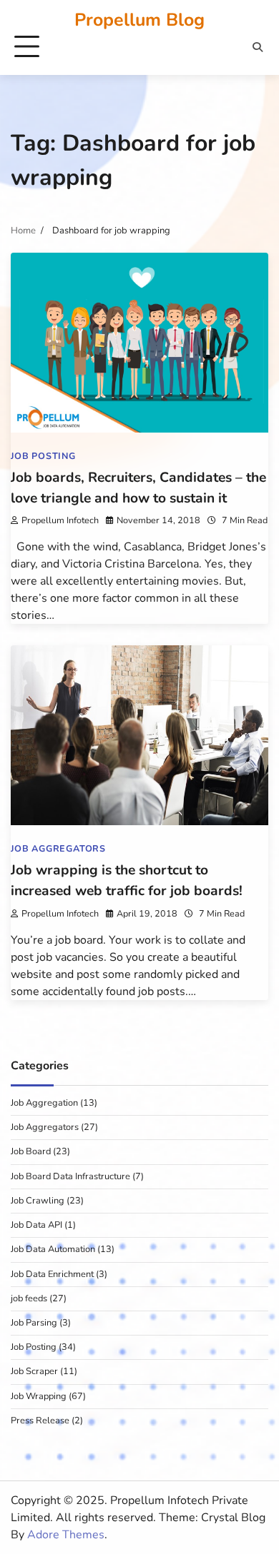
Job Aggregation (44, 1102)
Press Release (40, 1420)
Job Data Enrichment (52, 1274)
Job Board (31, 1151)
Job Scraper (34, 1371)
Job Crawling (37, 1200)
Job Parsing (34, 1322)
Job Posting (43, 456)
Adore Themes (65, 1535)
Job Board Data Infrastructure (70, 1176)
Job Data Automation (53, 1249)
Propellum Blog (139, 20)
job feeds (29, 1298)
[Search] (257, 47)
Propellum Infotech (60, 520)
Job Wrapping (39, 1396)
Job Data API (36, 1225)
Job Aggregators (58, 848)
